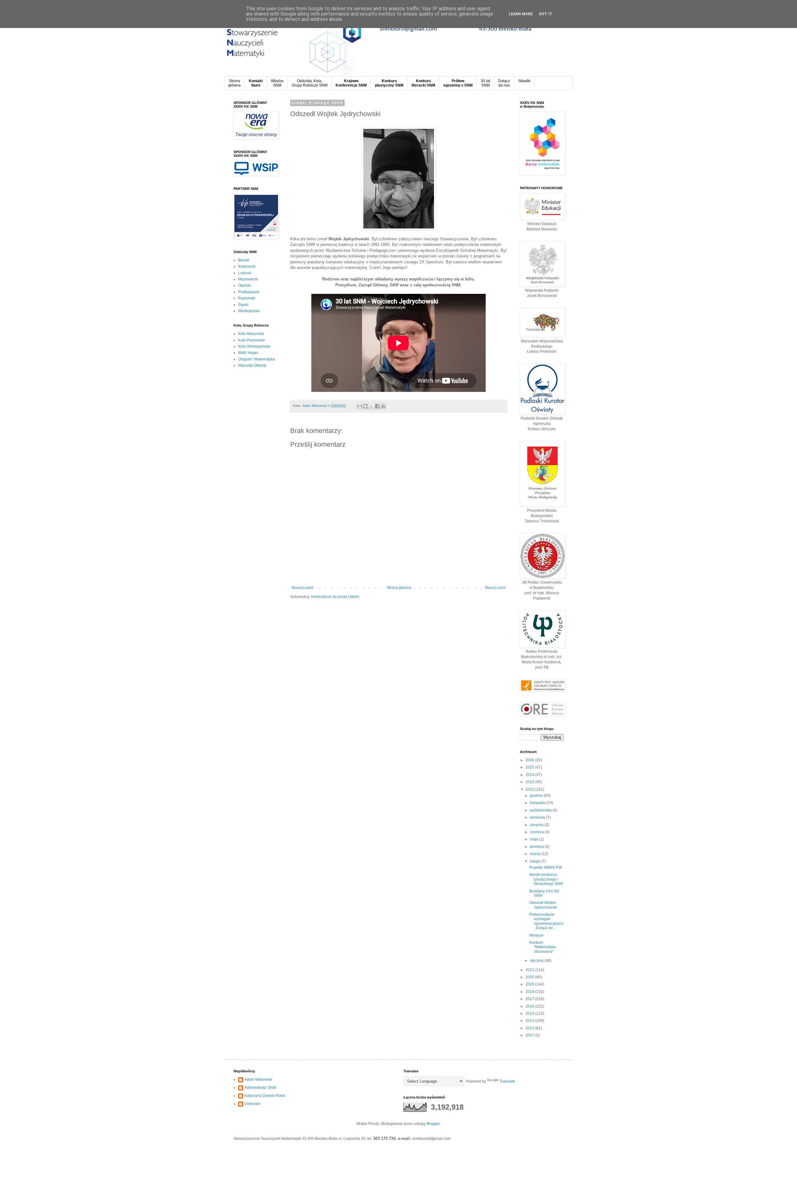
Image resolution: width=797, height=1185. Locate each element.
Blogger (433, 1124)
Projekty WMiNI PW (545, 867)
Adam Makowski (258, 1079)
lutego (535, 861)
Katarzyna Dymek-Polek (264, 1095)
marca (535, 854)
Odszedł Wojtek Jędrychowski (543, 905)
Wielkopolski (249, 311)
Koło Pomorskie (251, 340)
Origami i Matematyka (256, 359)
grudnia (537, 795)
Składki (524, 81)
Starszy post (495, 587)
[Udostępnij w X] (371, 406)
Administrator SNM (260, 1087)
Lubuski (245, 273)
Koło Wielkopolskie (254, 346)
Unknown (252, 1104)
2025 (530, 767)
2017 (530, 999)
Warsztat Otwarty (252, 365)
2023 (530, 782)
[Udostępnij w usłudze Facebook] (377, 406)
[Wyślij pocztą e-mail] (359, 406)
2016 (530, 1006)
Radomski (246, 298)
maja (534, 839)
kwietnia (537, 846)
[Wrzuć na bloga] (365, 406)
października (541, 810)
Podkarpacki (248, 292)
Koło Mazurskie (251, 334)
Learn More (521, 14)
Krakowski (247, 266)
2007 (530, 1035)
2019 (530, 984)
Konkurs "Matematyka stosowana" (542, 947)
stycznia (537, 960)
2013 (530, 1028)
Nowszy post (302, 587)
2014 (530, 1020)
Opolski (244, 285)
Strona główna (399, 587)
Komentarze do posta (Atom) (335, 597)
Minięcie (536, 935)
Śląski (243, 305)
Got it (545, 14)
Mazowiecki (248, 279)
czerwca (537, 832)
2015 (530, 1013)
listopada (538, 803)
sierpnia (537, 825)
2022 (530, 789)
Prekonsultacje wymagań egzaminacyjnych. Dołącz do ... (546, 921)
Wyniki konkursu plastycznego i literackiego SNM (546, 879)
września (538, 817)
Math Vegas (248, 352)
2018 (530, 992)
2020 (530, 977)
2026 (530, 760)
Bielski (243, 260)
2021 (530, 970)
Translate (507, 1081)
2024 (530, 775)
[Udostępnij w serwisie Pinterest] (383, 406)
